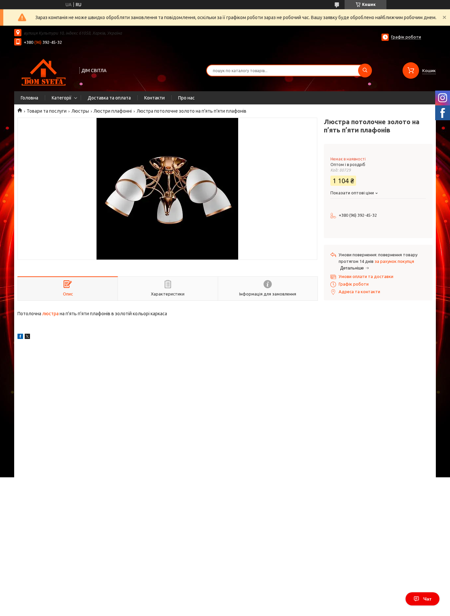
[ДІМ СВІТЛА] (43, 69)
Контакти (154, 98)
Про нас (186, 98)
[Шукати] (365, 70)
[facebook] (20, 337)
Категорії (61, 98)
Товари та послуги (47, 111)
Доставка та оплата (109, 98)
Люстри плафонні (113, 111)
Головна (29, 98)
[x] (27, 337)
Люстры (80, 111)
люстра (50, 313)
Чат (427, 599)
